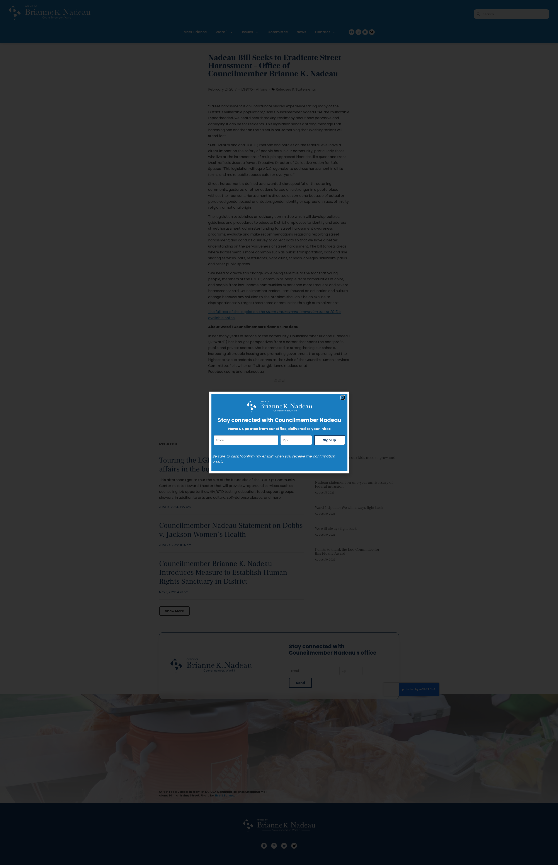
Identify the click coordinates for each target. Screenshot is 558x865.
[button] (342, 397)
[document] (279, 432)
